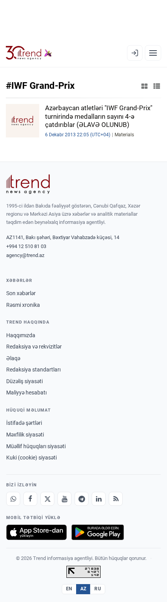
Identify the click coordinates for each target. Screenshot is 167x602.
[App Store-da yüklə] (36, 532)
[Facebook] (30, 499)
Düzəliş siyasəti (24, 381)
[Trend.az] (29, 53)
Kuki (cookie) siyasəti (31, 457)
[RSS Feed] (116, 499)
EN (69, 588)
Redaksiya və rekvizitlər (34, 346)
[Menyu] (153, 53)
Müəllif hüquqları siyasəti (36, 446)
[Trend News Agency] (28, 184)
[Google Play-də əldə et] (97, 532)
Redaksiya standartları (33, 369)
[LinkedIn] (99, 499)
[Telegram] (82, 499)
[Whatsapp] (13, 499)
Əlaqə (13, 358)
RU (97, 588)
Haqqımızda (20, 335)
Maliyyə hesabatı (26, 392)
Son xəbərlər (21, 293)
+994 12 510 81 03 (26, 246)
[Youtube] (64, 499)
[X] (47, 499)
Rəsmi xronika (23, 305)
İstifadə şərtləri (24, 423)
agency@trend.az (25, 255)
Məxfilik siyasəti (25, 434)
